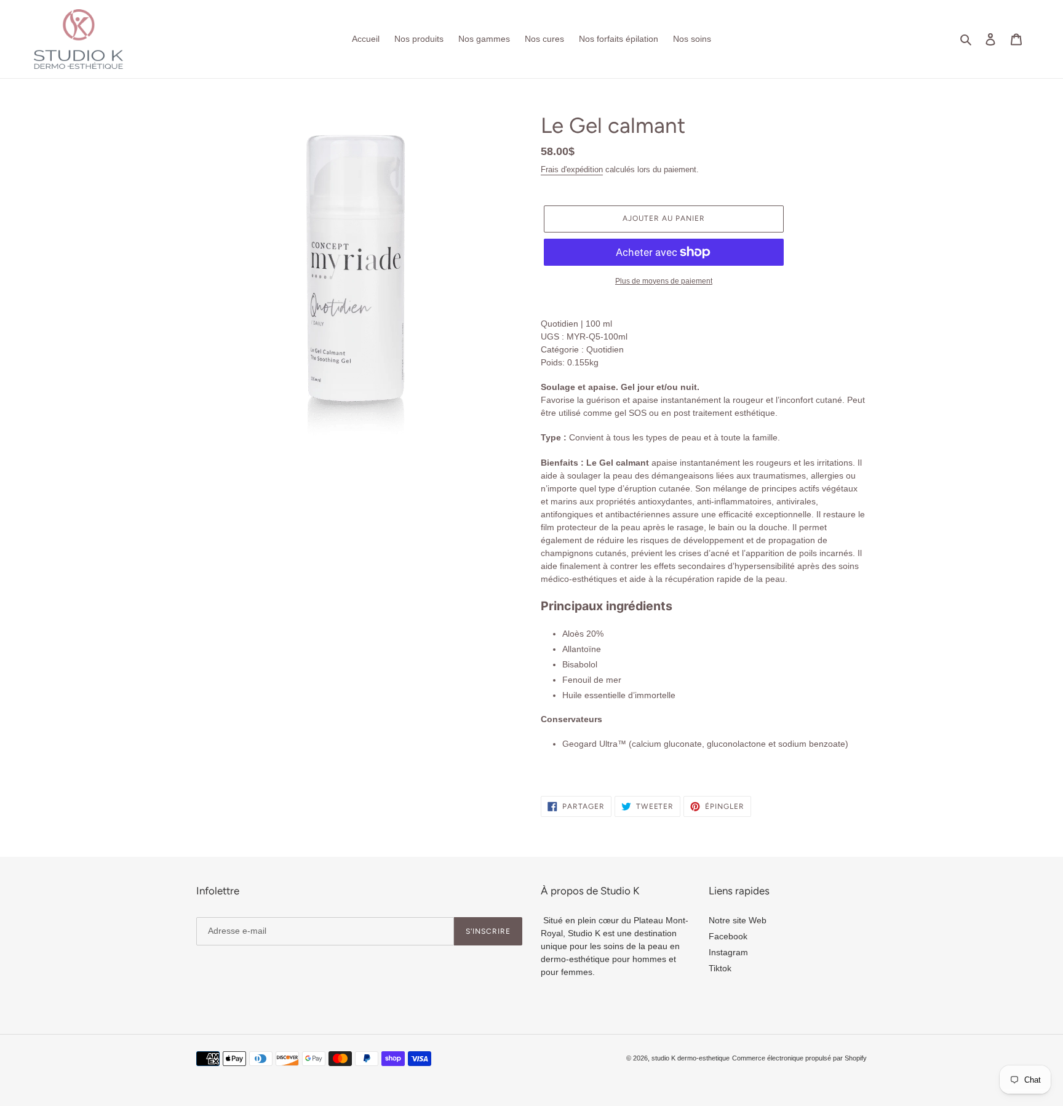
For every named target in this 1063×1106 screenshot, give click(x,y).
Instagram (728, 952)
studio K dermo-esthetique (690, 1058)
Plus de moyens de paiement (663, 281)
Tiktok (720, 968)
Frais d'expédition (572, 169)
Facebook (728, 936)
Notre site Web (737, 920)
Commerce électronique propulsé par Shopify (799, 1058)
